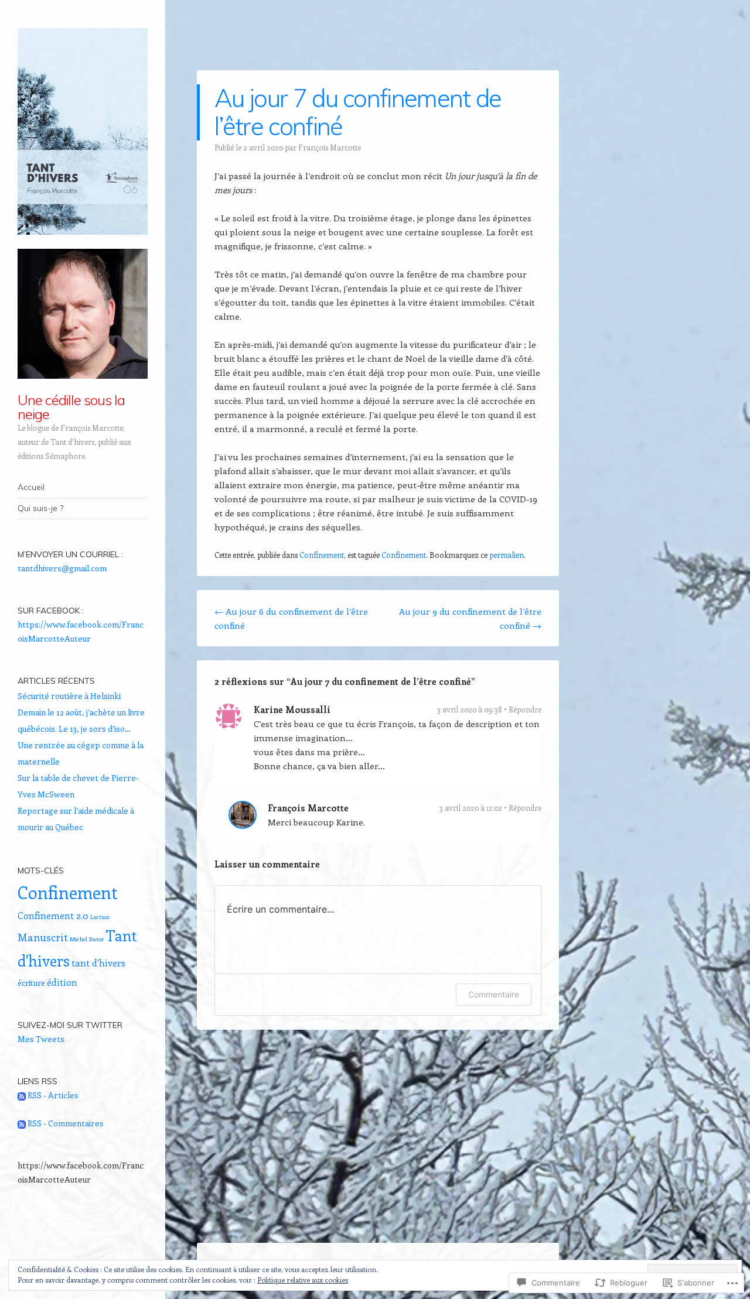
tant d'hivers (98, 963)
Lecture (100, 917)
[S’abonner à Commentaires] (22, 1123)
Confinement (321, 555)
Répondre (525, 709)
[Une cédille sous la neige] (83, 131)
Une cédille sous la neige (71, 407)
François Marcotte (329, 147)
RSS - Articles (53, 1095)
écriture (31, 982)
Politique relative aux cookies (302, 1279)
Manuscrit (43, 937)
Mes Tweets (41, 1038)
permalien (506, 555)
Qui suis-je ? (40, 508)
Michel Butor (87, 939)
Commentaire (493, 994)
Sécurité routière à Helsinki (69, 695)
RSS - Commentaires (66, 1123)
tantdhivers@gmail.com (62, 568)
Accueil (31, 487)
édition (62, 982)
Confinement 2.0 (53, 915)
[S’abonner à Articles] (22, 1095)
